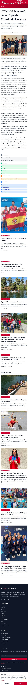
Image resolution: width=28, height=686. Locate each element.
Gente (2, 613)
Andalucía (3, 611)
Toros (2, 617)
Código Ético (4, 635)
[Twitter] (4, 599)
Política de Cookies (5, 639)
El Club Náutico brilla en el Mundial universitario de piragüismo (12, 436)
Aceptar (20, 683)
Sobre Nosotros (4, 633)
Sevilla (2, 609)
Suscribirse (14, 659)
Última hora (3, 608)
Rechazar (7, 683)
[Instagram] (6, 599)
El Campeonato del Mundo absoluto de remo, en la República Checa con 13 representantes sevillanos (13, 339)
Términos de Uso (5, 641)
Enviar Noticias (4, 670)
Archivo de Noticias (5, 625)
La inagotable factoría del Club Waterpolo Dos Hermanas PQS (14, 514)
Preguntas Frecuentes (6, 668)
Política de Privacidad (6, 637)
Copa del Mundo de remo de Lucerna (12, 302)
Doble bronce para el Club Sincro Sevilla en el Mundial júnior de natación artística (13, 567)
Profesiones (3, 623)
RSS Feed (3, 627)
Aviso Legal (3, 643)
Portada (3, 606)
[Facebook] (1, 599)
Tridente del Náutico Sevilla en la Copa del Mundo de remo (14, 401)
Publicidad (3, 666)
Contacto (3, 645)
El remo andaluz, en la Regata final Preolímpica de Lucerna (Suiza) (11, 265)
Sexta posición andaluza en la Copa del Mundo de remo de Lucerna (13, 358)
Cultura (2, 621)
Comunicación (4, 619)
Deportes (3, 615)
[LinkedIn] (9, 599)
